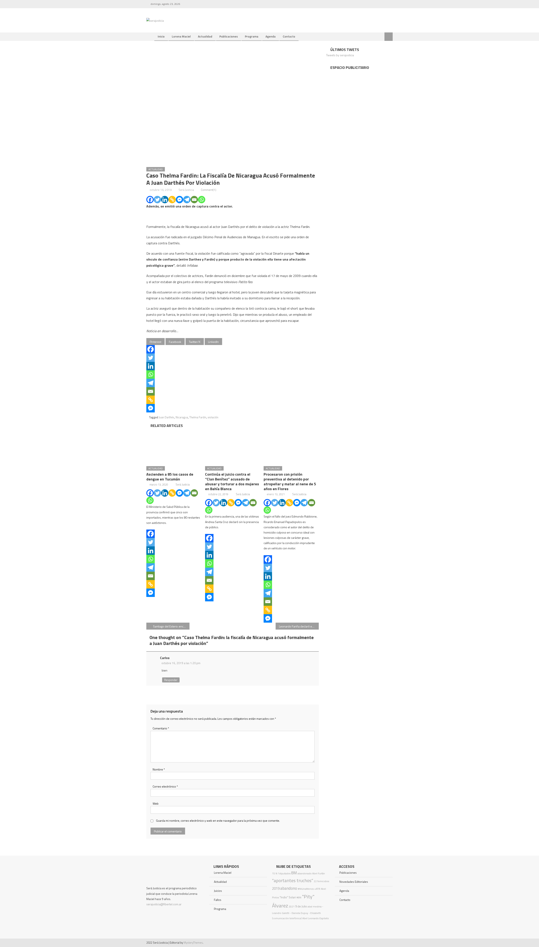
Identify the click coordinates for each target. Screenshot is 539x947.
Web (156, 803)
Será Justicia (186, 189)
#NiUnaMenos (306, 889)
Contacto (289, 36)
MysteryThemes (193, 942)
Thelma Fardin (197, 417)
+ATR (317, 889)
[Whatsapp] (201, 199)
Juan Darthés (166, 417)
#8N (298, 897)
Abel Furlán (318, 873)
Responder (170, 680)
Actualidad (205, 36)
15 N (274, 873)
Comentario (161, 728)
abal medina (315, 906)
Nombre (159, 769)
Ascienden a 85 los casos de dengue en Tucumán (169, 476)
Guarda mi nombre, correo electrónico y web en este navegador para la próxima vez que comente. (218, 820)
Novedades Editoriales (353, 881)
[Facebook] (150, 199)
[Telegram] (187, 199)
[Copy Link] (172, 199)
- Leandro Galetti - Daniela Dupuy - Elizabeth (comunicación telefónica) (297, 912)
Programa (251, 36)
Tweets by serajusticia (340, 55)
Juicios (218, 890)
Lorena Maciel (181, 36)
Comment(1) (208, 189)
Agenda (270, 36)
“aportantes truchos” (292, 880)
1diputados (284, 873)
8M (294, 873)
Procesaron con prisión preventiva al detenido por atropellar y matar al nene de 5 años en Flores (290, 481)
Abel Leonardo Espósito (315, 918)
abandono (288, 888)
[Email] (194, 199)
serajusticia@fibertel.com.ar (163, 904)
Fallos (217, 900)
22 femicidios (321, 881)
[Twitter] (157, 199)
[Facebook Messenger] (179, 199)
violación (213, 417)
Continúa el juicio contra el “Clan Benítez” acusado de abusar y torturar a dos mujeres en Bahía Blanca (232, 481)
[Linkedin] (164, 199)
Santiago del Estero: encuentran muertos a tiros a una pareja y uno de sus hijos (171, 626)
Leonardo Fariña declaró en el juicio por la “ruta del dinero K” (299, 626)
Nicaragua (182, 417)
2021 (292, 906)
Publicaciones (228, 36)
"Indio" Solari (288, 897)
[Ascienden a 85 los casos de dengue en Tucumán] (173, 445)
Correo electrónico (165, 786)
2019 (276, 888)
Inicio (161, 36)
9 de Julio (301, 906)
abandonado (305, 873)
